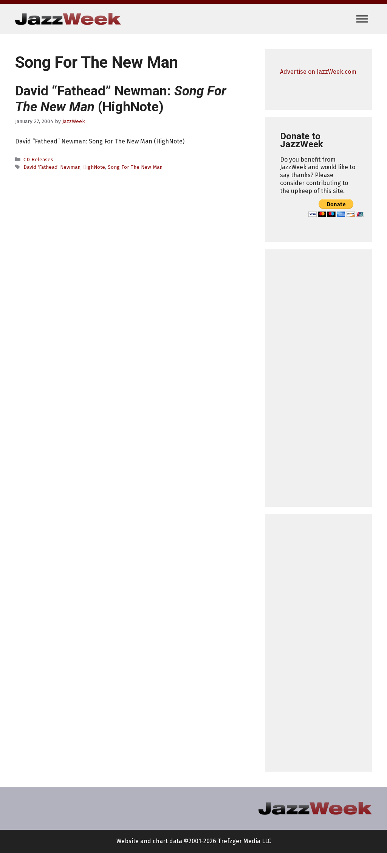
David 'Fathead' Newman (51, 167)
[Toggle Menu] (362, 18)
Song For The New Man (135, 167)
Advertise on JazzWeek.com (318, 71)
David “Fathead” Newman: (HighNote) (120, 99)
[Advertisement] (318, 378)
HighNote (94, 167)
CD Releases (38, 159)
